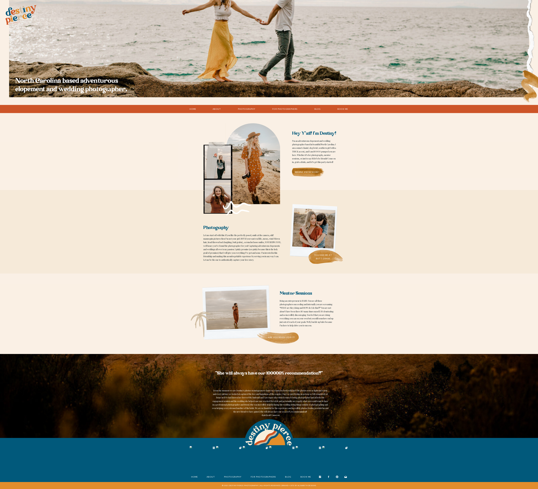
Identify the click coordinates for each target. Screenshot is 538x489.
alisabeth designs (307, 485)
